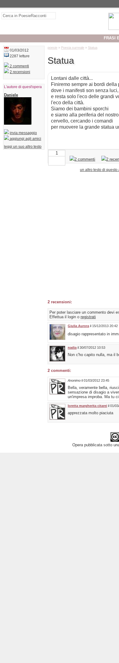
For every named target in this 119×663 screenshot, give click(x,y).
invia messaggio (23, 133)
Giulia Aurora (78, 326)
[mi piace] (61, 160)
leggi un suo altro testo (22, 146)
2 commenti (19, 66)
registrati (88, 317)
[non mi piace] (52, 160)
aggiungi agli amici (25, 139)
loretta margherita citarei (87, 406)
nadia (72, 347)
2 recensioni (20, 72)
